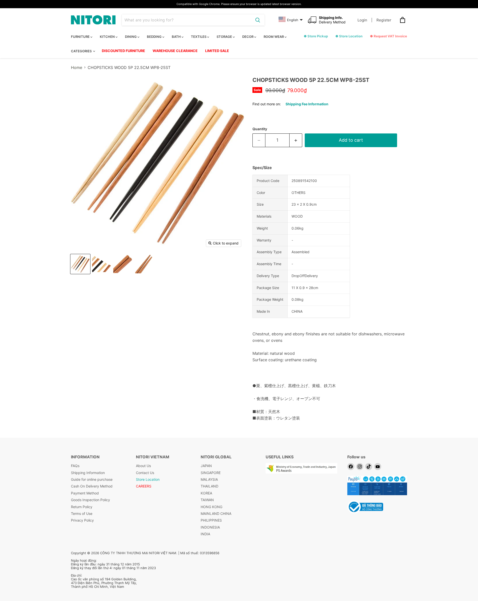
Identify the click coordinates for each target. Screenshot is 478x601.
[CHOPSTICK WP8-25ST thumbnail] (80, 264)
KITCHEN (108, 37)
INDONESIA (210, 527)
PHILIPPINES (211, 520)
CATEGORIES (81, 51)
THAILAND (209, 486)
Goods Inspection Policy (90, 500)
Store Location (148, 479)
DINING (131, 37)
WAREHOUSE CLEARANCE (175, 51)
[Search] (257, 19)
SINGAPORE (211, 473)
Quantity (259, 129)
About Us (143, 466)
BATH (176, 37)
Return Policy (81, 507)
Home (76, 67)
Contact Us (145, 473)
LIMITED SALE (217, 51)
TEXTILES (199, 37)
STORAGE (225, 37)
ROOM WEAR (274, 37)
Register (383, 20)
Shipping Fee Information (307, 104)
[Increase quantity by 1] (296, 140)
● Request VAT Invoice (388, 36)
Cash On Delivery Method (92, 486)
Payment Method (85, 493)
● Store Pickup (316, 36)
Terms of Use (81, 513)
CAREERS (143, 486)
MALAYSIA (209, 479)
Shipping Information (88, 473)
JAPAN (206, 466)
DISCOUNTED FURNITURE (123, 51)
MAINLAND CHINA (216, 513)
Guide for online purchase (92, 479)
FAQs (75, 466)
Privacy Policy (82, 520)
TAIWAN (207, 500)
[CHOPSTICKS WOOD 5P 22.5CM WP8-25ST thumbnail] (144, 264)
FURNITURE (80, 37)
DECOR (248, 37)
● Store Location (348, 36)
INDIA (205, 534)
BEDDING (154, 37)
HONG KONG (211, 507)
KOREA (206, 493)
